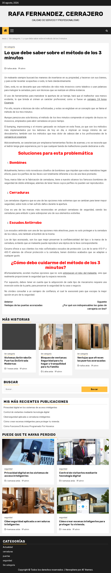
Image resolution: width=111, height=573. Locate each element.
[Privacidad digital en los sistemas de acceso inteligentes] (28, 452)
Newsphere (71, 569)
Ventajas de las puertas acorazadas (23, 303)
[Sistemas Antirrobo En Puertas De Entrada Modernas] (19, 337)
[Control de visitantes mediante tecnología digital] (83, 452)
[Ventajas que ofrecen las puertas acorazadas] (92, 337)
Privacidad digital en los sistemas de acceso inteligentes (30, 407)
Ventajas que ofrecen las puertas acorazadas (91, 359)
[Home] (5, 31)
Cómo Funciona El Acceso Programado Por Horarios (29, 426)
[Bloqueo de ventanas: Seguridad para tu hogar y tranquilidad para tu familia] (55, 337)
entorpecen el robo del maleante (80, 273)
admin (22, 69)
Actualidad (8, 547)
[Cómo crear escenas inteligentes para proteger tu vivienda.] (83, 501)
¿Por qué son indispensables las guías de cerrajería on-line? (84, 305)
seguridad (8, 469)
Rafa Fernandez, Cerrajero (55, 14)
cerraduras (8, 551)
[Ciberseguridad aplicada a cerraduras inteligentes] (28, 501)
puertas (6, 556)
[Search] (107, 31)
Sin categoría (9, 47)
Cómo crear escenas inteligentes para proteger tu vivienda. (32, 421)
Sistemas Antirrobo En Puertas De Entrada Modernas (17, 360)
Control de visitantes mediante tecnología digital (26, 412)
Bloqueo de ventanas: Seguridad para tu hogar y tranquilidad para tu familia (54, 362)
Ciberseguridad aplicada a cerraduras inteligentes (27, 417)
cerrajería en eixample (15, 137)
